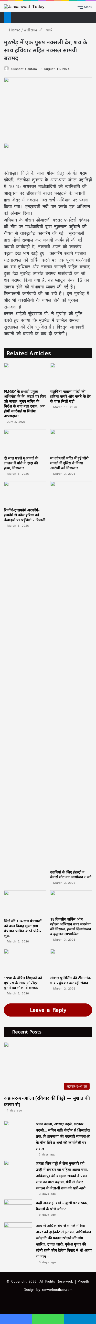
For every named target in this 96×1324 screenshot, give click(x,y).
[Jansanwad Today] (24, 6)
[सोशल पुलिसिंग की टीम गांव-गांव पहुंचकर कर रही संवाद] (71, 961)
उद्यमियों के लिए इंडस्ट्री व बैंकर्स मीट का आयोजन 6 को (70, 874)
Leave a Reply (48, 1010)
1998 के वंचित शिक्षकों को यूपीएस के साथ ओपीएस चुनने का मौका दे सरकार (23, 982)
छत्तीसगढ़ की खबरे (38, 29)
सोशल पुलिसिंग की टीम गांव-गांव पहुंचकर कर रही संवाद (70, 980)
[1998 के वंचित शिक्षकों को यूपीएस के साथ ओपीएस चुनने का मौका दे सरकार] (25, 961)
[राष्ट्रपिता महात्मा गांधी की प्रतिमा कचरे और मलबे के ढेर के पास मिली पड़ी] (71, 375)
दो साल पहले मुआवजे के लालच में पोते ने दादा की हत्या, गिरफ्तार (21, 463)
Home (13, 29)
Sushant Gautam (24, 69)
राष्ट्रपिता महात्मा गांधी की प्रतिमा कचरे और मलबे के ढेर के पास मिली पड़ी (70, 396)
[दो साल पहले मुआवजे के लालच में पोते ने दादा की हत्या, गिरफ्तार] (25, 441)
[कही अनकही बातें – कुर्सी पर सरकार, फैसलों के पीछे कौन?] (18, 1209)
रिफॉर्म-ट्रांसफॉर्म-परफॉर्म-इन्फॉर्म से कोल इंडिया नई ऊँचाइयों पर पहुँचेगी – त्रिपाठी (24, 515)
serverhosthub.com (57, 1289)
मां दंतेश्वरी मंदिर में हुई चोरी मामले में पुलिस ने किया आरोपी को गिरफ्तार (69, 463)
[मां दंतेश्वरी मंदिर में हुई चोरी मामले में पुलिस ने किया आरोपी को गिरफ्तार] (71, 441)
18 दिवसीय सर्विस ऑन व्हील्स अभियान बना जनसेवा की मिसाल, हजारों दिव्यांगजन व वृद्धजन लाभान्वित (70, 926)
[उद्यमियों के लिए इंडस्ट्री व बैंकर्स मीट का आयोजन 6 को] (71, 674)
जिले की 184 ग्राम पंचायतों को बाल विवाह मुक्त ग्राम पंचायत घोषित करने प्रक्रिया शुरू (23, 928)
